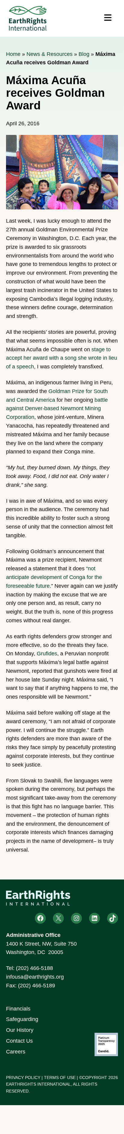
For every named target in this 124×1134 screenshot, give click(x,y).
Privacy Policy (23, 1077)
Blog (84, 54)
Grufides (47, 654)
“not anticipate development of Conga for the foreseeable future (54, 577)
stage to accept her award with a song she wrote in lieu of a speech (61, 358)
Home (13, 54)
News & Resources (49, 54)
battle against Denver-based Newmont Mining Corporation (57, 408)
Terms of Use (60, 1077)
